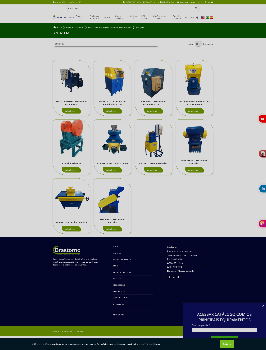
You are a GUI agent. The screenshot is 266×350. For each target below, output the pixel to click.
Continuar (227, 344)
